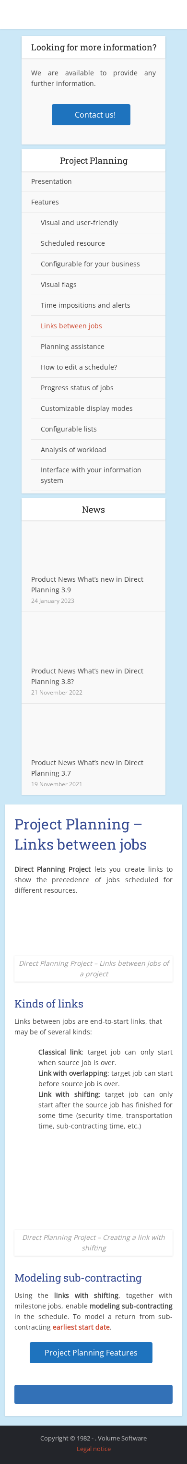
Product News (53, 579)
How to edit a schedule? (79, 367)
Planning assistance (73, 346)
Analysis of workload (73, 449)
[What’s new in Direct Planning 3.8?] (66, 641)
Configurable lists (69, 428)
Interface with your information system (91, 475)
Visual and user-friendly (79, 222)
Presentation (51, 181)
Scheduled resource (73, 243)
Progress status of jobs (77, 387)
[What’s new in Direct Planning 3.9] (66, 549)
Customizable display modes (87, 408)
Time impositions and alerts (85, 305)
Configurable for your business (90, 263)
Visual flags (59, 284)
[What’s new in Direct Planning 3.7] (66, 732)
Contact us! (95, 114)
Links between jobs (71, 325)
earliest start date (81, 1327)
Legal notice (94, 1448)
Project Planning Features (91, 1352)
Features (45, 201)
